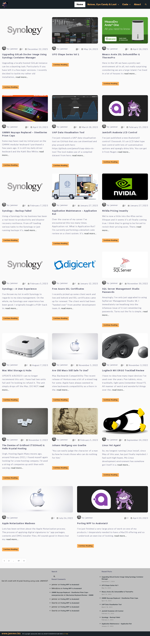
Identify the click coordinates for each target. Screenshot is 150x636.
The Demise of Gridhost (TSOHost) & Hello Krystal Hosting (23, 447)
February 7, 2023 (39, 205)
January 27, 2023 (89, 205)
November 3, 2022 (138, 365)
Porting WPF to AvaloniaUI (92, 523)
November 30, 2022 (137, 283)
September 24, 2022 (137, 440)
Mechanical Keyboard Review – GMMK (79, 595)
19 (19, 561)
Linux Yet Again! (111, 445)
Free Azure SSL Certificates (68, 289)
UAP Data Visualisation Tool (68, 132)
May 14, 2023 (91, 49)
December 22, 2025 (37, 49)
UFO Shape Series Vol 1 (65, 54)
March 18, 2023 (90, 127)
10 (127, 518)
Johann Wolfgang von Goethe (69, 445)
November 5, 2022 (88, 365)
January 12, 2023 (89, 283)
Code (125, 4)
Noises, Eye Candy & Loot (102, 4)
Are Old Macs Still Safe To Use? (70, 370)
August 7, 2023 (40, 365)
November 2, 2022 (38, 440)
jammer (14, 48)
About (137, 4)
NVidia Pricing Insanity (115, 210)
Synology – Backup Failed (16, 210)
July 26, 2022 (66, 518)
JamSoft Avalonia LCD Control (119, 132)
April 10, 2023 (40, 127)
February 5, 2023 (39, 283)
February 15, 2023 (138, 127)
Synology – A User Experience (19, 289)
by (8, 48)
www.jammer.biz (11, 633)
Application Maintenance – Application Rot (117, 624)
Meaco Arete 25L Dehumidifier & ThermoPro (117, 592)
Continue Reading (10, 87)
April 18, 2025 (140, 49)
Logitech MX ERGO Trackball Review (123, 370)
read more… (22, 77)
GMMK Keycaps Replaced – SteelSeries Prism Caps (120, 598)
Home (80, 4)
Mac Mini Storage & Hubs (17, 370)
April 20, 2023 (140, 518)
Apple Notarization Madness (18, 523)
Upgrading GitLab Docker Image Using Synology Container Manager (24, 56)
